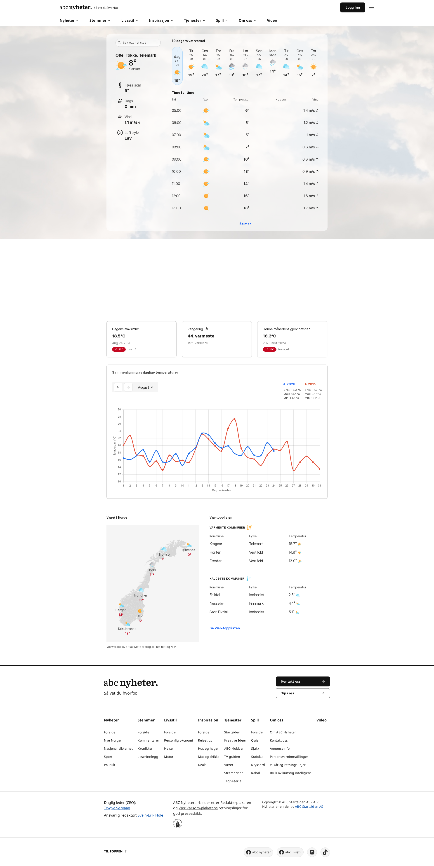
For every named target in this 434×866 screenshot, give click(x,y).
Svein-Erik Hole (150, 815)
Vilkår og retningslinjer (288, 765)
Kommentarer (148, 740)
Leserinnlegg (148, 756)
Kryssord (258, 765)
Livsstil (127, 20)
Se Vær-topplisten (225, 628)
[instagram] (312, 852)
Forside (109, 732)
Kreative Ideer (235, 740)
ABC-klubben (234, 748)
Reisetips (205, 740)
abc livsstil (293, 852)
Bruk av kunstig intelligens (290, 773)
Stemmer (98, 20)
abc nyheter (261, 852)
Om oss (245, 20)
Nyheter (67, 20)
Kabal (255, 773)
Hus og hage (208, 748)
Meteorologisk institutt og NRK (155, 646)
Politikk (109, 765)
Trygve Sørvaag (117, 807)
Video (272, 20)
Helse (168, 748)
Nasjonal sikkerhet (118, 748)
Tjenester (192, 20)
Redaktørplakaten (235, 802)
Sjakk (255, 748)
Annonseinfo (280, 748)
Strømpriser (233, 773)
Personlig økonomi (178, 740)
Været (228, 765)
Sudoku (257, 756)
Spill (220, 20)
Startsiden (232, 732)
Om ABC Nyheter (283, 732)
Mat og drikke (208, 756)
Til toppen (113, 851)
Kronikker (145, 748)
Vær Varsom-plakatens (198, 807)
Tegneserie (232, 781)
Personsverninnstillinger (289, 756)
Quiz (254, 740)
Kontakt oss (279, 740)
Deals (202, 765)
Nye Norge (112, 740)
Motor (168, 756)
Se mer (245, 224)
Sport (108, 756)
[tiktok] (325, 852)
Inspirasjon (159, 20)
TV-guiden (232, 756)
